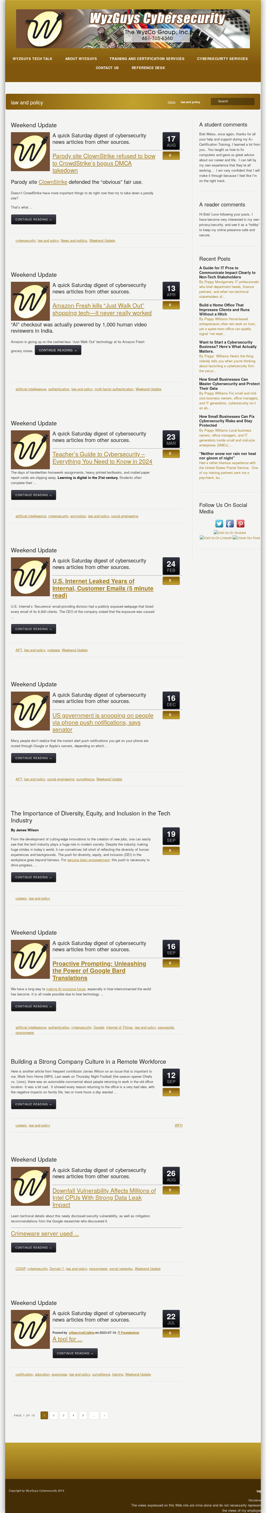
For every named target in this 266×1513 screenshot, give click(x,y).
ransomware (25, 1032)
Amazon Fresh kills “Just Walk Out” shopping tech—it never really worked (102, 308)
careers (21, 898)
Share (171, 223)
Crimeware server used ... (45, 1233)
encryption (78, 515)
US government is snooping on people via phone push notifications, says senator (103, 722)
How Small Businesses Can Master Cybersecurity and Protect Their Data (229, 384)
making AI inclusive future (65, 988)
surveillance (85, 778)
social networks (121, 1268)
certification (24, 1374)
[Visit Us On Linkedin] (216, 537)
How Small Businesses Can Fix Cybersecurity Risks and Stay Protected (227, 421)
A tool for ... (67, 1338)
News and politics (74, 240)
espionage (59, 1374)
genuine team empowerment (88, 859)
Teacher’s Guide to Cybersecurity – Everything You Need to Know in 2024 (102, 457)
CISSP (20, 1268)
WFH (178, 1125)
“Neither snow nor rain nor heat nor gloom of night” (227, 455)
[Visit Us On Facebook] (229, 527)
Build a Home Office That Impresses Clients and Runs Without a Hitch (224, 309)
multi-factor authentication (114, 388)
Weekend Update (34, 124)
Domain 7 (57, 1268)
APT (19, 649)
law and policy (48, 240)
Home (171, 102)
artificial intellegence (31, 388)
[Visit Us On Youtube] (230, 532)
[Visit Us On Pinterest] (240, 527)
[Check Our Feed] (246, 537)
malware (53, 649)
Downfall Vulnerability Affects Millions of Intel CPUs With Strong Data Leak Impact (104, 1197)
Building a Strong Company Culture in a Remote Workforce (88, 1061)
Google (99, 1027)
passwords (166, 1027)
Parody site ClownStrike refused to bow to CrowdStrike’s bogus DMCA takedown (103, 162)
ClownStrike (53, 181)
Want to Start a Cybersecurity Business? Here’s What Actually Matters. (228, 346)
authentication (58, 388)
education (42, 1374)
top (259, 1491)
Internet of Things (119, 1027)
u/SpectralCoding (81, 1332)
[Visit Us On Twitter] (219, 527)
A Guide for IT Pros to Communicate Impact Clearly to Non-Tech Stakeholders (227, 272)
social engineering (124, 515)
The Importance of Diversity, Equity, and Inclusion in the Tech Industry (90, 816)
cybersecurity (26, 240)
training (117, 1374)
